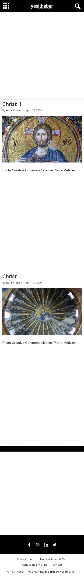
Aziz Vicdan (14, 110)
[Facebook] (29, 545)
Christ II (11, 103)
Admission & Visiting (34, 564)
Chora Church (25, 559)
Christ (9, 276)
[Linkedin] (46, 545)
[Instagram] (38, 545)
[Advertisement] (42, 56)
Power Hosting (59, 571)
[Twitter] (54, 545)
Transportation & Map (53, 559)
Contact (57, 564)
